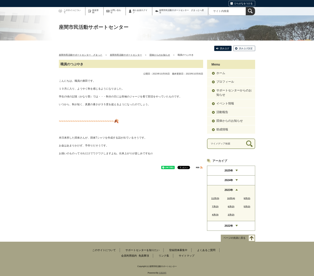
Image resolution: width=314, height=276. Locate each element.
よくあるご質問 (206, 250)
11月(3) (215, 198)
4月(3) (215, 214)
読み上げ (224, 48)
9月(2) (247, 198)
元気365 (162, 273)
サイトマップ (186, 255)
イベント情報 (225, 103)
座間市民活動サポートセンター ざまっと (80, 55)
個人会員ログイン (140, 11)
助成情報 (222, 129)
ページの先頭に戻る (234, 238)
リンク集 (164, 255)
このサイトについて (72, 11)
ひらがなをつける (243, 3)
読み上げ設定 (246, 48)
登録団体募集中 (178, 250)
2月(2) (231, 214)
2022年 (229, 225)
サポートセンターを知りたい (142, 250)
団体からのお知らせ (159, 55)
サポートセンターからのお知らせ (234, 92)
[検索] (250, 11)
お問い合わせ (115, 11)
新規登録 (95, 11)
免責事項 (144, 255)
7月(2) (215, 206)
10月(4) (231, 198)
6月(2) (231, 206)
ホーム (220, 73)
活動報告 (222, 112)
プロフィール (225, 81)
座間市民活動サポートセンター (126, 55)
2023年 (229, 190)
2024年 (229, 180)
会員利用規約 (129, 255)
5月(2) (247, 206)
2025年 (229, 170)
